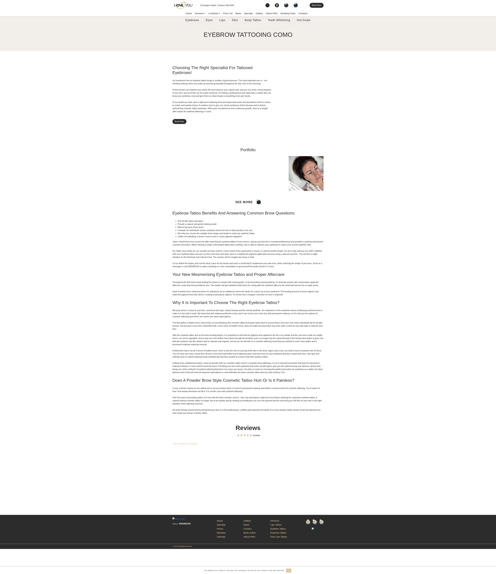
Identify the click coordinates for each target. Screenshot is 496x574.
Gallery (259, 13)
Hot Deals (304, 20)
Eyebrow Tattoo (278, 533)
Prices (220, 529)
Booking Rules (288, 13)
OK (288, 570)
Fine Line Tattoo (278, 537)
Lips (222, 20)
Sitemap (221, 537)
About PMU (272, 13)
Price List (228, 13)
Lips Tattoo (276, 525)
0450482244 (181, 524)
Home (189, 13)
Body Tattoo (253, 20)
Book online (249, 533)
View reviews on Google (184, 443)
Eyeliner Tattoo (278, 529)
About (220, 521)
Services (199, 13)
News (238, 13)
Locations (213, 13)
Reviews (221, 533)
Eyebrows (192, 20)
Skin (235, 20)
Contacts (303, 13)
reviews (256, 435)
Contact (247, 529)
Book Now (316, 5)
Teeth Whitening (279, 20)
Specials (248, 13)
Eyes (209, 20)
